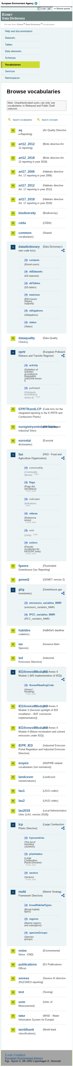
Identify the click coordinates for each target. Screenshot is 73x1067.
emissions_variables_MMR (35, 602)
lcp (20, 824)
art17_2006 (26, 171)
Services (10, 71)
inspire (23, 763)
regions (33, 918)
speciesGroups (35, 932)
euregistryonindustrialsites (30, 426)
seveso (23, 978)
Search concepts (50, 120)
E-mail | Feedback (15, 1054)
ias (20, 644)
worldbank (26, 1029)
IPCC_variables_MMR (35, 614)
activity (33, 365)
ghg (21, 589)
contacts (34, 260)
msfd (22, 891)
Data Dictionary (33, 24)
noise (22, 950)
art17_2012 (26, 185)
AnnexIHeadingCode (35, 685)
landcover (25, 777)
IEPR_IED (25, 745)
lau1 (21, 790)
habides (24, 630)
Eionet (20, 24)
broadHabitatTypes (35, 905)
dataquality (26, 338)
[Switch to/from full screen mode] (50, 9)
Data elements (13, 51)
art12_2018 (26, 157)
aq (20, 130)
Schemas (10, 57)
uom (21, 1002)
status (32, 322)
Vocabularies (13, 64)
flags (32, 482)
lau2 (21, 800)
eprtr (22, 352)
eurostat (24, 440)
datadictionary (29, 246)
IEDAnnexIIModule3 (30, 706)
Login (43, 8)
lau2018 (24, 810)
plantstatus (35, 854)
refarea (33, 513)
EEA (21, 3)
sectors (33, 872)
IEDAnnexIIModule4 (30, 727)
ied (20, 658)
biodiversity (27, 213)
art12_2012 (26, 144)
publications (27, 964)
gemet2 (23, 579)
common (25, 233)
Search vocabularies (22, 120)
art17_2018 (26, 199)
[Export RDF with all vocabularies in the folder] (62, 251)
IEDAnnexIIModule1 (30, 671)
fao (20, 454)
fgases (23, 565)
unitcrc (33, 542)
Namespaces (12, 77)
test (21, 992)
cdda (22, 223)
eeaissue (34, 294)
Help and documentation (18, 31)
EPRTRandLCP (29, 409)
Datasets (10, 37)
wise (21, 1015)
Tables (8, 44)
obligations (35, 310)
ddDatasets (35, 271)
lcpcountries (35, 837)
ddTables (34, 283)
